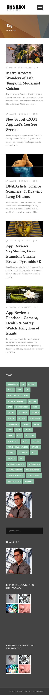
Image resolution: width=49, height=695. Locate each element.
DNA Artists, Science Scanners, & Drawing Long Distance (24, 191)
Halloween (35, 418)
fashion (35, 413)
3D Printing (13, 384)
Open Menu (40, 7)
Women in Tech (14, 481)
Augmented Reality (16, 401)
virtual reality (15, 470)
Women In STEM (33, 476)
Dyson (35, 407)
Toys (21, 458)
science (11, 453)
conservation (22, 407)
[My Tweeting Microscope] (19, 604)
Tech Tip (11, 458)
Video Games (34, 464)
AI (23, 384)
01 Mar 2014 (26, 68)
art (27, 390)
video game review (16, 464)
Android (32, 384)
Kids (10, 430)
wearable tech (32, 470)
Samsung (36, 447)
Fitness (11, 418)
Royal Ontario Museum (18, 447)
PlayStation (13, 441)
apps (19, 390)
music (10, 435)
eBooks (11, 413)
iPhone (37, 424)
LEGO (18, 430)
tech (34, 453)
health (26, 424)
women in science (15, 476)
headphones (13, 424)
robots (36, 441)
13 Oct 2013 (25, 114)
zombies (28, 481)
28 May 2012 (26, 307)
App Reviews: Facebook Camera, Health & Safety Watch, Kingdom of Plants (22, 322)
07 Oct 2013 (25, 181)
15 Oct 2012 (25, 241)
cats (10, 407)
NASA (19, 435)
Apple (10, 390)
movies (28, 430)
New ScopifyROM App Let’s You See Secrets (21, 124)
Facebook (23, 413)
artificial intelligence (18, 395)
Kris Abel (12, 68)
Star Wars (23, 453)
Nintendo (30, 435)
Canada (32, 401)
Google (22, 418)
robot (25, 441)
